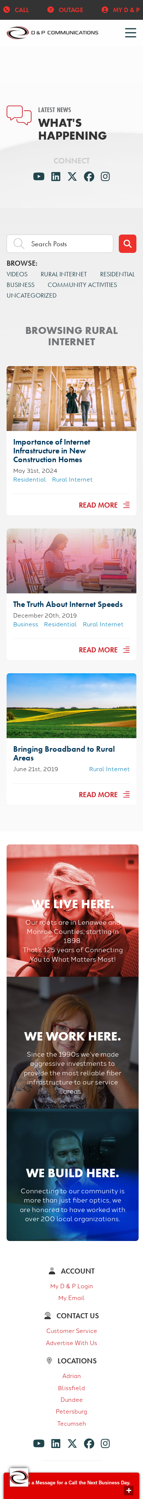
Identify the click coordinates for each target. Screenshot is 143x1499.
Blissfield (71, 1388)
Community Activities (82, 284)
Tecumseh (71, 1423)
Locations (76, 1360)
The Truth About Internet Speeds (68, 604)
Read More (99, 505)
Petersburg (71, 1411)
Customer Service (71, 1330)
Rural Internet (64, 274)
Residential (117, 274)
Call (21, 9)
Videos (17, 274)
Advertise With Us (71, 1342)
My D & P (125, 9)
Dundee (71, 1399)
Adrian (71, 1375)
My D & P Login (71, 1286)
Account (77, 1271)
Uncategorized (31, 295)
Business (20, 284)
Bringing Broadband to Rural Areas (64, 753)
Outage (70, 9)
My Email (71, 1297)
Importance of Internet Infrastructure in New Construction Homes (51, 451)
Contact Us (77, 1315)
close (128, 1490)
